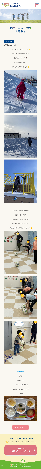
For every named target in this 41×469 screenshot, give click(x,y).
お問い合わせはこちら (20, 450)
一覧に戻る (19, 427)
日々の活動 (9, 41)
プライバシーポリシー (25, 464)
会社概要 (11, 464)
